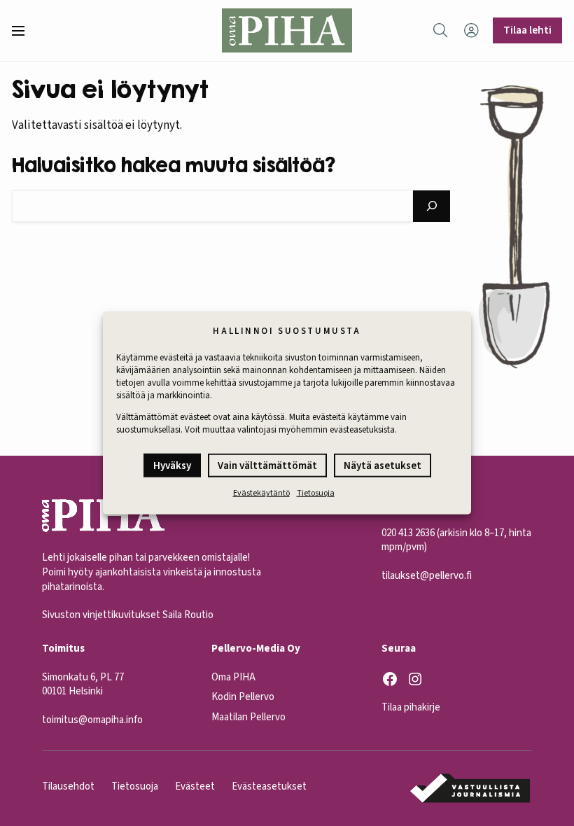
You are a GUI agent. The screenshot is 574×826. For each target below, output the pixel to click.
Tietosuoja (316, 493)
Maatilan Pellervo (248, 717)
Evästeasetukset (269, 786)
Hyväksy (172, 465)
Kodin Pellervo (242, 697)
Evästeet (195, 786)
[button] (24, 31)
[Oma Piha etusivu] (287, 30)
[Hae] (432, 206)
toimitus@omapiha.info (92, 720)
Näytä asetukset (382, 465)
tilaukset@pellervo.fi (427, 575)
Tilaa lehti (527, 30)
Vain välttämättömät (267, 465)
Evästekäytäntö (261, 493)
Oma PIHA (233, 677)
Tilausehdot (68, 786)
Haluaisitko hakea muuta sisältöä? (173, 164)
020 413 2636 (408, 533)
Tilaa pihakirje (411, 707)
